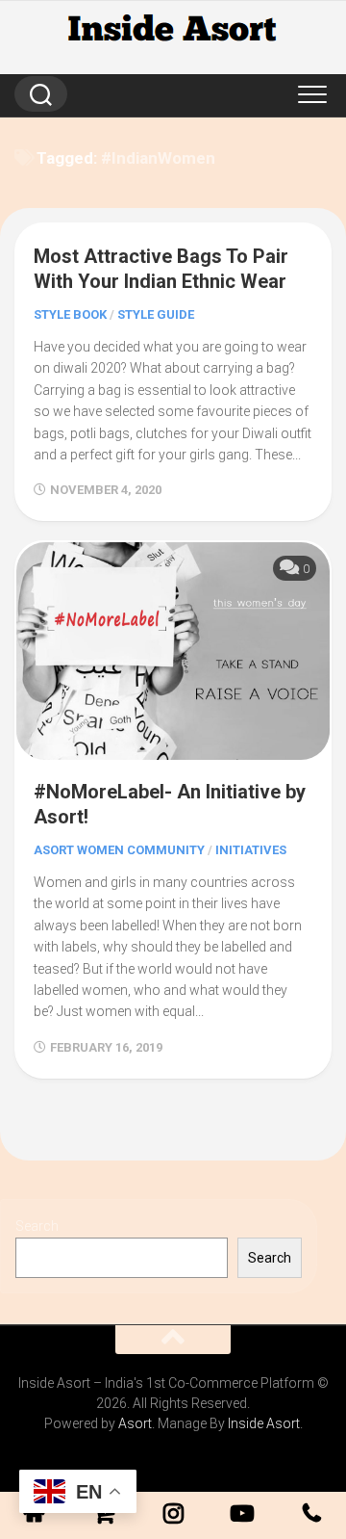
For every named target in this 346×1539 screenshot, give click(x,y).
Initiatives (250, 850)
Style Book (70, 314)
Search (37, 1226)
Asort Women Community (119, 850)
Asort (135, 1423)
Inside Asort (264, 1423)
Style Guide (155, 314)
